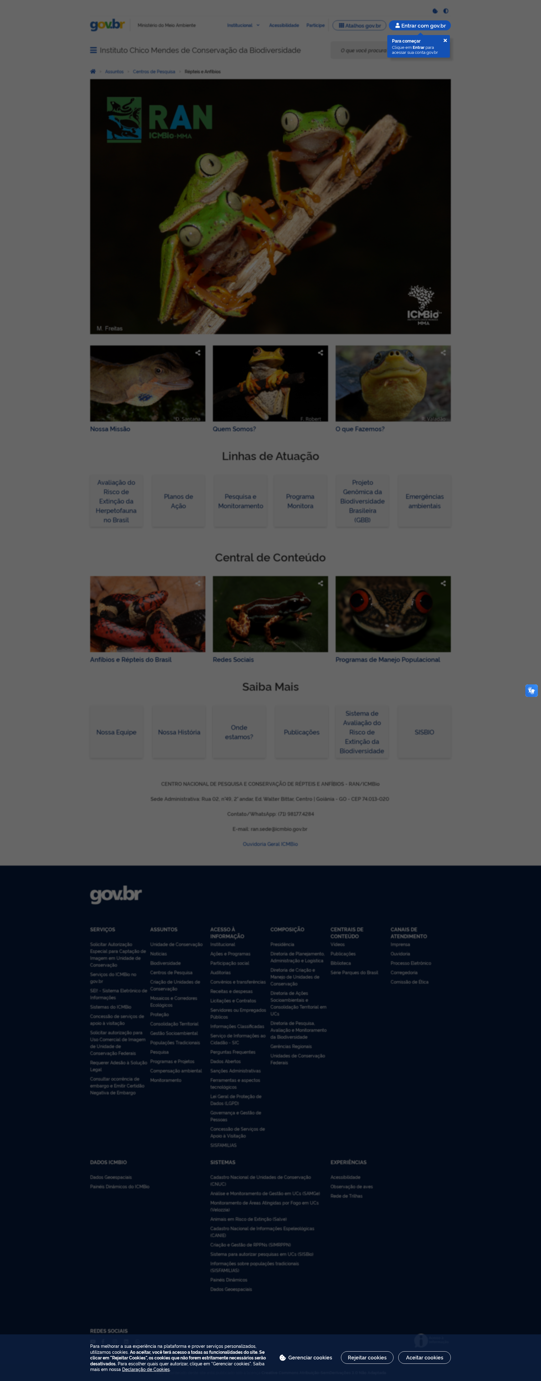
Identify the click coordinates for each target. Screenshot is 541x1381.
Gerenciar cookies (310, 1357)
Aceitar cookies (424, 1357)
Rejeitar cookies (367, 1357)
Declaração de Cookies (146, 1369)
